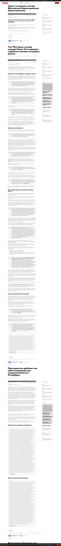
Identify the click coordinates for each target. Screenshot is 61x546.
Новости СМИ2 (10, 43)
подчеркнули (21, 85)
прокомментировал (30, 328)
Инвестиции (35, 533)
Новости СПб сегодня (19, 359)
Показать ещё (44, 34)
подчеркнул (18, 312)
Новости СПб (14, 359)
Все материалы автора (17, 17)
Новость (11, 38)
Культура (28, 359)
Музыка (34, 359)
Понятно (58, 544)
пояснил (16, 121)
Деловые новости (24, 359)
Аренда (10, 533)
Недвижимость (39, 533)
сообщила (9, 161)
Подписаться (36, 0)
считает (25, 183)
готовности (10, 304)
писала (20, 169)
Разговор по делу (14, 533)
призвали (31, 112)
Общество (31, 359)
